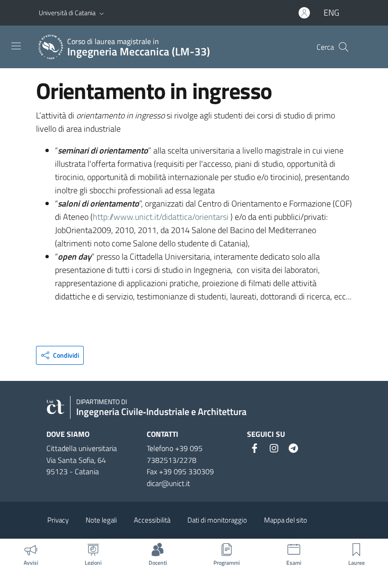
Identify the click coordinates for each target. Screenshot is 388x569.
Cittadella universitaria (81, 448)
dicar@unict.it (168, 483)
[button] (101, 12)
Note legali (101, 520)
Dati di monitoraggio (217, 520)
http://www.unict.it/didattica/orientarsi (161, 216)
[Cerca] (343, 47)
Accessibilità (152, 520)
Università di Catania (67, 13)
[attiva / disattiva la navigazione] (16, 46)
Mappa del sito (285, 520)
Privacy (58, 520)
